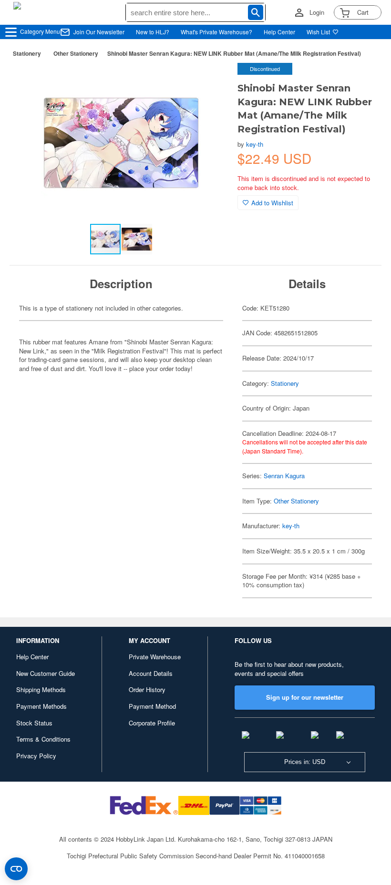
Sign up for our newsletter (304, 697)
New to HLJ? (152, 32)
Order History (147, 689)
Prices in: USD (304, 761)
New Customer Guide (45, 673)
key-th (254, 144)
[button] (211, 80)
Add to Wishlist (272, 202)
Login (316, 12)
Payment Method (152, 706)
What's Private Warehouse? (216, 32)
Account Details (151, 673)
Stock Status (34, 722)
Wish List (318, 32)
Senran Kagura (284, 475)
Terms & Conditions (43, 739)
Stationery (27, 53)
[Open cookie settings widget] (16, 868)
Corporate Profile (152, 722)
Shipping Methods (41, 689)
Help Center (279, 32)
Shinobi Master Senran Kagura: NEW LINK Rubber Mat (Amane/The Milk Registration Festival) (234, 53)
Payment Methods (41, 706)
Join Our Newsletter (98, 32)
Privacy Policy (36, 755)
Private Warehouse (155, 656)
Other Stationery (75, 53)
